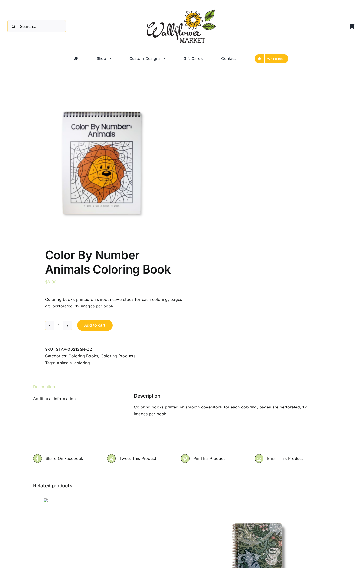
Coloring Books (83, 355)
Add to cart (94, 325)
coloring (82, 362)
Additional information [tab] (54, 398)
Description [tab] (44, 386)
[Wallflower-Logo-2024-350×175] (181, 9)
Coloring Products (118, 355)
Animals (64, 362)
